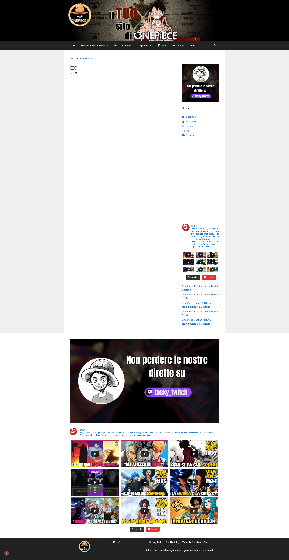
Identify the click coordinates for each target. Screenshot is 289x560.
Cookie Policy (172, 542)
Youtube (189, 135)
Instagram (190, 121)
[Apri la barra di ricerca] (215, 45)
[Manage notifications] (6, 553)
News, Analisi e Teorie (94, 45)
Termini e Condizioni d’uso (195, 542)
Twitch (163, 45)
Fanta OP (147, 45)
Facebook (190, 116)
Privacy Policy (156, 542)
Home (73, 58)
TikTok (185, 130)
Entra (192, 45)
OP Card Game (124, 45)
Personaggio (86, 58)
